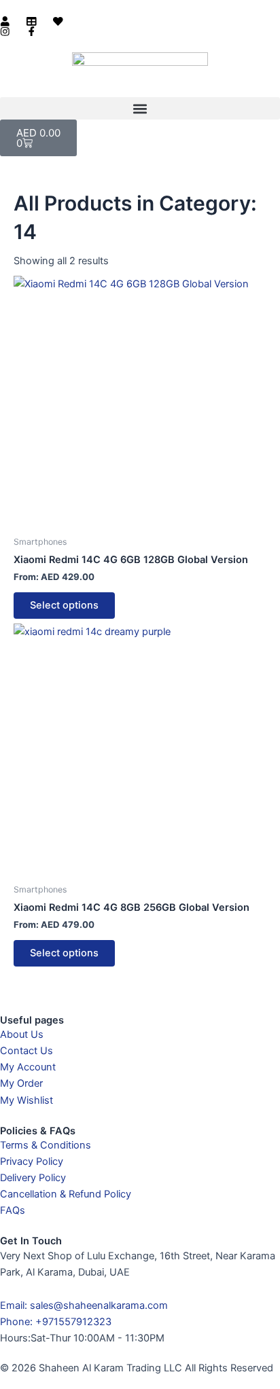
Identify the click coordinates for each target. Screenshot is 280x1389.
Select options (64, 605)
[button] (270, 13)
